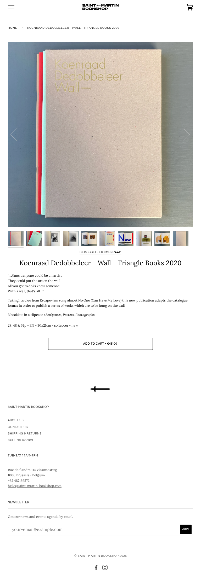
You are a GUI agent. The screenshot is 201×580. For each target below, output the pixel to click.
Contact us (18, 427)
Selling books (20, 440)
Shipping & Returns (25, 433)
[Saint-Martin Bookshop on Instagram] (105, 568)
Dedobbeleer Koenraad (100, 252)
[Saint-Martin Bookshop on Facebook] (96, 568)
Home (12, 27)
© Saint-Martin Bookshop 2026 (100, 555)
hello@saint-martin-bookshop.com (35, 486)
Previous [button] (17, 134)
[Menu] (11, 7)
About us (16, 420)
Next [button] (183, 134)
